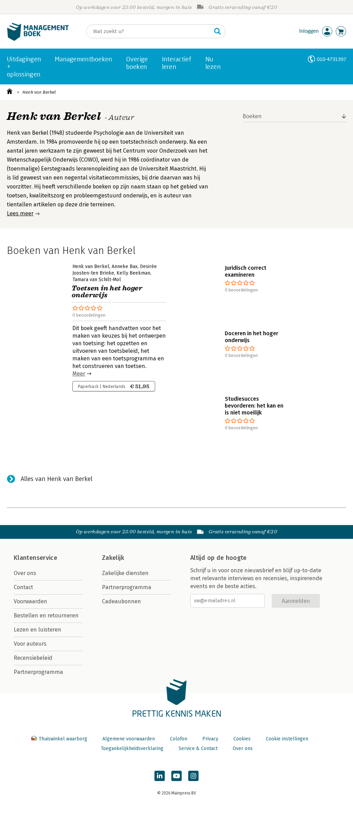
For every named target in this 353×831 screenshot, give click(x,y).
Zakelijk (113, 558)
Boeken (252, 116)
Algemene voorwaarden (128, 739)
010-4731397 (331, 59)
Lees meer (20, 213)
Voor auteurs (30, 643)
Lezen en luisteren (37, 629)
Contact (23, 587)
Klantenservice (35, 558)
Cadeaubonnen (121, 601)
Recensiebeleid (33, 658)
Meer (78, 373)
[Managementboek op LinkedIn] (159, 776)
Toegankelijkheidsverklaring (132, 748)
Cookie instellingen (287, 739)
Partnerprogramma (38, 672)
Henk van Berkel (39, 92)
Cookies (242, 739)
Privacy (210, 739)
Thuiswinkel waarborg (63, 739)
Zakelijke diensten (125, 573)
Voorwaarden (30, 601)
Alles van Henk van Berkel (56, 479)
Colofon (178, 739)
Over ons (25, 573)
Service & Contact (198, 748)
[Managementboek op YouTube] (176, 776)
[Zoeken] (217, 31)
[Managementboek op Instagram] (193, 776)
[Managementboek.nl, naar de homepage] (38, 39)
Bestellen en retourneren (46, 615)
